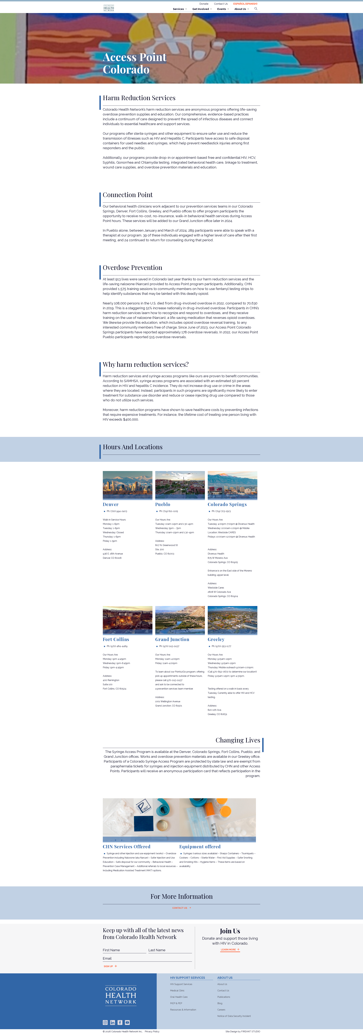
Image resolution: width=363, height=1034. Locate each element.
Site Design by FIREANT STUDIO (243, 1031)
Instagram (105, 1022)
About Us (240, 9)
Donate (204, 3)
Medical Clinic (177, 990)
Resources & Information (183, 1009)
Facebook (120, 1022)
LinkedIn (112, 1022)
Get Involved (200, 9)
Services (178, 9)
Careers (221, 1009)
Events (221, 9)
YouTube (127, 1022)
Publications (223, 997)
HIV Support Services (181, 984)
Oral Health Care (178, 997)
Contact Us (221, 3)
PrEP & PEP (176, 1003)
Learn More (228, 949)
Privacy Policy (152, 1031)
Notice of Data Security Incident (234, 1016)
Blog (219, 1003)
